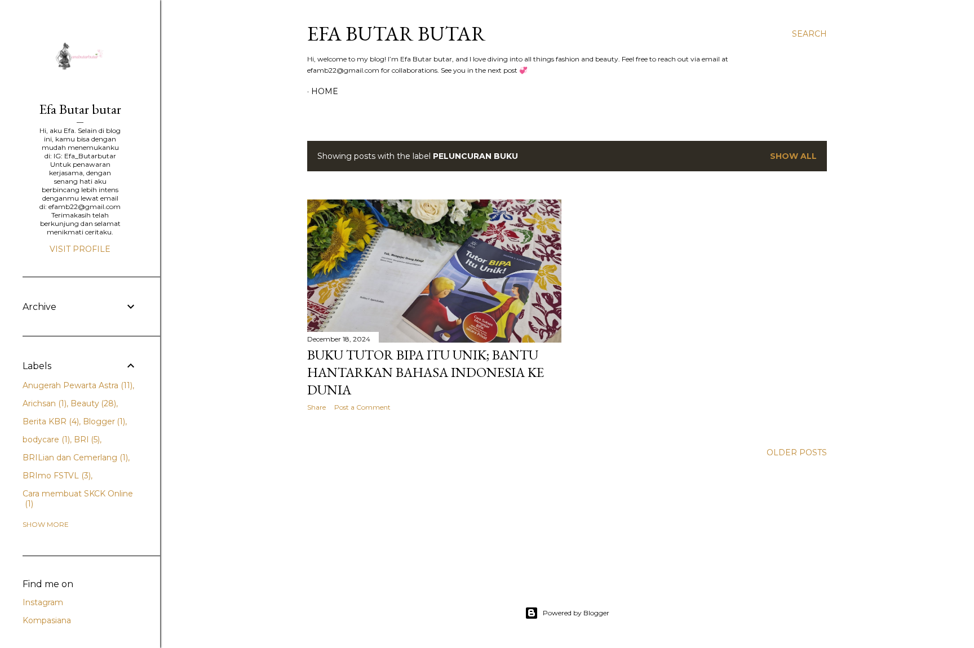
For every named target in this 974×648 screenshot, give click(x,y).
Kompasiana (47, 620)
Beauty (92, 403)
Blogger (103, 421)
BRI (86, 439)
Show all (793, 156)
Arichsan (43, 403)
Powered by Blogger (576, 613)
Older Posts (797, 452)
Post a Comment (362, 407)
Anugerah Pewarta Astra (76, 385)
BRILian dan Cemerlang (74, 457)
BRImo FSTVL (55, 476)
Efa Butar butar (396, 33)
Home (324, 91)
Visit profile (80, 249)
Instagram (43, 602)
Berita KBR (50, 421)
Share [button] (316, 407)
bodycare (45, 439)
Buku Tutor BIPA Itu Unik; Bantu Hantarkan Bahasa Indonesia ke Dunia (425, 372)
